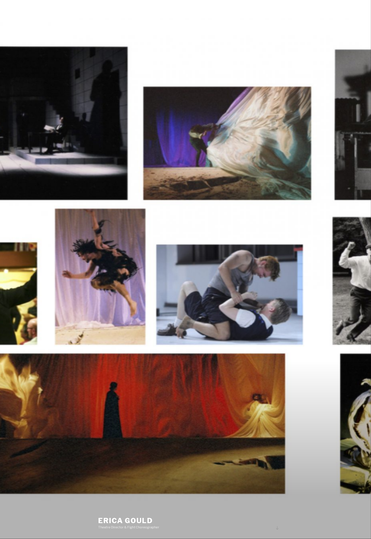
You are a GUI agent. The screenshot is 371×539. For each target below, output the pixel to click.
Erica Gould (125, 520)
